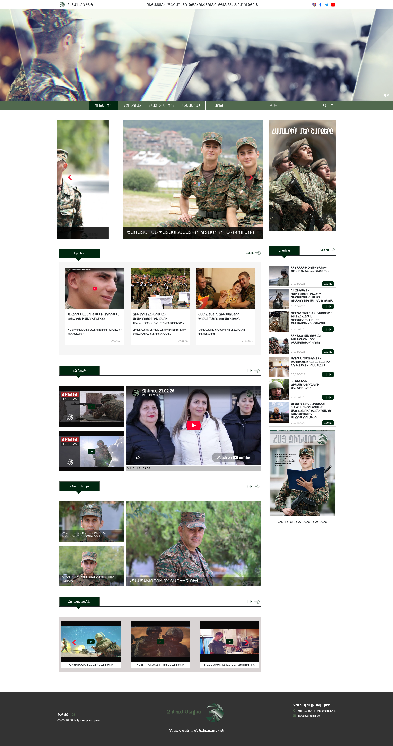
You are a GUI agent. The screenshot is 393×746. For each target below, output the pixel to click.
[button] (250, 177)
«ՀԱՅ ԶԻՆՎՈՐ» (161, 105)
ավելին (250, 252)
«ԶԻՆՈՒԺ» (132, 105)
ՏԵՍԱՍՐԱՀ (190, 105)
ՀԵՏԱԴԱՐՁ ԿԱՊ (80, 5)
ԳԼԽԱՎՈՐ (103, 105)
